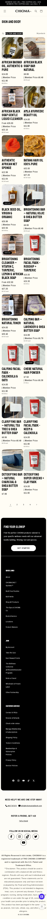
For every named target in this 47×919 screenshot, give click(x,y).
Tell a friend (23, 821)
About (8, 577)
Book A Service (11, 616)
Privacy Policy (11, 760)
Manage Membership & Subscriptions (13, 730)
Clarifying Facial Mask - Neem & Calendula (32, 427)
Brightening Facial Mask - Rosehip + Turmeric (32, 264)
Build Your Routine (12, 591)
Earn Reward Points (13, 658)
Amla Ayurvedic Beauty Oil (34, 113)
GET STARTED (23, 548)
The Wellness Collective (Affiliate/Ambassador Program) (13, 668)
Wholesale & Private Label (13, 685)
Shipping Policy (11, 737)
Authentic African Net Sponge (9, 164)
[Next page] (36, 504)
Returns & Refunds (12, 718)
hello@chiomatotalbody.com (31, 805)
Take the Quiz (11, 653)
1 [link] (10, 504)
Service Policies (12, 765)
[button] (4, 11)
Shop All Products (12, 602)
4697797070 (12, 805)
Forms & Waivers (12, 627)
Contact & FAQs (11, 712)
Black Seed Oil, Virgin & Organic (11, 213)
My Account (10, 647)
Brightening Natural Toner (11, 321)
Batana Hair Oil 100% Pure (33, 162)
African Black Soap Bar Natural (33, 66)
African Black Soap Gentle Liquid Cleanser (12, 115)
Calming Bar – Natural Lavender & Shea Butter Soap (34, 324)
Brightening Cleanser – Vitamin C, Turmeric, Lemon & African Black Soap (12, 268)
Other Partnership (12, 692)
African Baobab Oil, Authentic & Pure (12, 66)
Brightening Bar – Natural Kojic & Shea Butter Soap (34, 215)
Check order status (13, 723)
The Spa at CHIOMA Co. (13, 609)
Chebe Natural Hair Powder (33, 370)
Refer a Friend (11, 678)
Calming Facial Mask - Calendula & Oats (11, 374)
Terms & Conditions (13, 743)
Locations (9, 622)
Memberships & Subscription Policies (11, 751)
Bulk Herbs (10, 597)
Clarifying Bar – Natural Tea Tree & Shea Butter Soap (11, 427)
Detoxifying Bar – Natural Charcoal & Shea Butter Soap (12, 482)
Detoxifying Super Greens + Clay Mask (34, 478)
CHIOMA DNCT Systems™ (11, 584)
